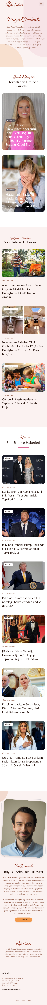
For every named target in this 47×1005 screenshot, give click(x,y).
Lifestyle (10, 120)
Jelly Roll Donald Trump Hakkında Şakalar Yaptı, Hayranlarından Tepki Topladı (23, 548)
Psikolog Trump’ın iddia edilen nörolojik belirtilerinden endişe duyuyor (21, 602)
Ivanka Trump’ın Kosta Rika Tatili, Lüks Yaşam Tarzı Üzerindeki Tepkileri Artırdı (22, 495)
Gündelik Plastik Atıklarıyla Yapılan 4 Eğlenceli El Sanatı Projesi (19, 403)
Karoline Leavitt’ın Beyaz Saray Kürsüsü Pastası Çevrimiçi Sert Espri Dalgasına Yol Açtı (21, 708)
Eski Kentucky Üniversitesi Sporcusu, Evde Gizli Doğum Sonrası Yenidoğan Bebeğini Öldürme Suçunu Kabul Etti (21, 135)
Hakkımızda (23, 920)
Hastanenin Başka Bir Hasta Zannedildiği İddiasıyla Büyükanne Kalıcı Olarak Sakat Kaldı (23, 200)
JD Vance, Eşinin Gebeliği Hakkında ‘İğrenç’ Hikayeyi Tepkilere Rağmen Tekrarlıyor (20, 655)
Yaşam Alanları (11, 252)
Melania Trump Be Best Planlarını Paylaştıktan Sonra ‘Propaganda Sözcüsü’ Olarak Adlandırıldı (22, 761)
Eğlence (8, 458)
